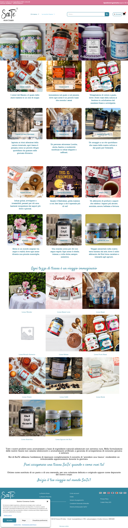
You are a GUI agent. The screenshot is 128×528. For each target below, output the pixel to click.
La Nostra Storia (44, 493)
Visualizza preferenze (40, 520)
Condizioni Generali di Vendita (79, 503)
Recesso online (64, 526)
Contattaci (42, 507)
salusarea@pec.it (92, 519)
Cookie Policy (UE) (105, 502)
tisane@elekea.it (77, 519)
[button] (47, 501)
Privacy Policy (104, 499)
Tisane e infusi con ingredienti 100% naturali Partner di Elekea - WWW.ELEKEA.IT (15, 2)
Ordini (72, 497)
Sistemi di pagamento (77, 500)
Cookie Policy (17, 524)
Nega (24, 520)
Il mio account (74, 493)
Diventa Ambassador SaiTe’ (78, 507)
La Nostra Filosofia (45, 497)
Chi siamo (34, 14)
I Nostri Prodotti (44, 500)
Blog (40, 503)
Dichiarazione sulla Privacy (29, 524)
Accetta (9, 520)
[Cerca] (107, 14)
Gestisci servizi (8, 515)
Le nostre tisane (47, 14)
